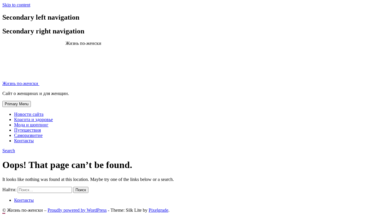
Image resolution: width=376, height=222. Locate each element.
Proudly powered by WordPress (77, 210)
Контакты (24, 140)
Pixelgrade (158, 210)
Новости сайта (28, 114)
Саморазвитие (28, 135)
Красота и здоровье (33, 119)
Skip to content (16, 4)
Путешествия (27, 130)
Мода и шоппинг (31, 124)
